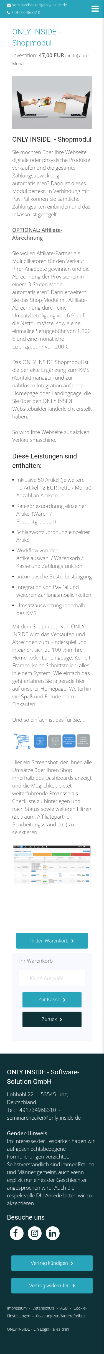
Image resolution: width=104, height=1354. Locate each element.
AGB (64, 1308)
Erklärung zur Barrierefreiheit (61, 1315)
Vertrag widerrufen (49, 1285)
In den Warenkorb (49, 941)
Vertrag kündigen (49, 1263)
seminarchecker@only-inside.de (39, 4)
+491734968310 (25, 12)
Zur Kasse (49, 999)
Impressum (17, 1308)
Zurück (49, 1019)
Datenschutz (43, 1308)
